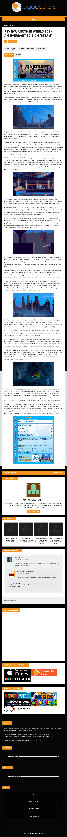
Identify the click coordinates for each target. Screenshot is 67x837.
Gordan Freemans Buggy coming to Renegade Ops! (11, 540)
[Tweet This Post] (9, 41)
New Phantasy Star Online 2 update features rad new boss (56, 541)
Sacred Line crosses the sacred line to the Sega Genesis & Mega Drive (41, 541)
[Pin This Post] (12, 41)
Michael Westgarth (27, 49)
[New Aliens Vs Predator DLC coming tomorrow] (26, 535)
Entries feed (33, 802)
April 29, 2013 (11, 49)
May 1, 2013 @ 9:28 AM (23, 574)
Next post (58, 473)
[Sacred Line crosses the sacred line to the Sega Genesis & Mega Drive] (41, 535)
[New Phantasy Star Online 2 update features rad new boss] (56, 535)
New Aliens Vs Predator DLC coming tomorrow (26, 540)
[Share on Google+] (15, 41)
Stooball (19, 557)
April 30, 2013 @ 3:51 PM (21, 559)
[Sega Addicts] (33, 7)
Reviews (18, 55)
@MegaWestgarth (27, 507)
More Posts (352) (33, 511)
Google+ (41, 507)
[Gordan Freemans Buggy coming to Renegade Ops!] (11, 535)
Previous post (10, 473)
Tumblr (35, 507)
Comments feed (33, 809)
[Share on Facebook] (6, 41)
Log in (33, 794)
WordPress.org (33, 816)
